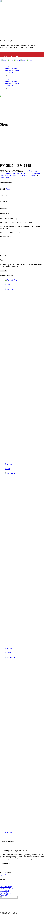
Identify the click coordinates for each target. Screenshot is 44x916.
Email (3, 260)
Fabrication (33, 171)
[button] (6, 75)
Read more (18, 280)
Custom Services (6, 893)
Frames (2, 173)
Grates (8, 173)
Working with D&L (7, 889)
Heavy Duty (4, 177)
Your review (5, 237)
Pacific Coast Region (21, 175)
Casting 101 (4, 891)
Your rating (5, 232)
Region (32, 175)
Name (3, 256)
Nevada (3, 175)
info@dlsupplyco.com (8, 875)
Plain (8, 189)
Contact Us (4, 895)
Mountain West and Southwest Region (26, 173)
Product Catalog (6, 887)
